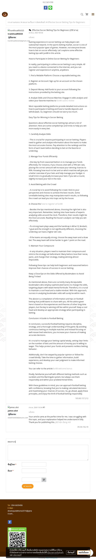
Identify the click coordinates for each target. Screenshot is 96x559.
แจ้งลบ (31, 37)
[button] (81, 14)
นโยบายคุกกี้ (17, 555)
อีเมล (10, 470)
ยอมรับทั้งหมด (84, 552)
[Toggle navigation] (93, 14)
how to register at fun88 (52, 204)
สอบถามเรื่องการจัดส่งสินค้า (34, 22)
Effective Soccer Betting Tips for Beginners (66, 22)
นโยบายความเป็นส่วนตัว (55, 552)
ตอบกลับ (28, 486)
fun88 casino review (65, 100)
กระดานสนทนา (14, 22)
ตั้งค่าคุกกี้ (71, 552)
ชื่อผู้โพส (12, 464)
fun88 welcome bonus (62, 368)
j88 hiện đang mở (63, 422)
